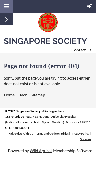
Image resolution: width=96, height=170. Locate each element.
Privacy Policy (80, 133)
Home (9, 94)
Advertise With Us (21, 133)
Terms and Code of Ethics (52, 133)
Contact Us (81, 49)
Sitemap (38, 94)
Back (22, 94)
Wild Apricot (41, 150)
